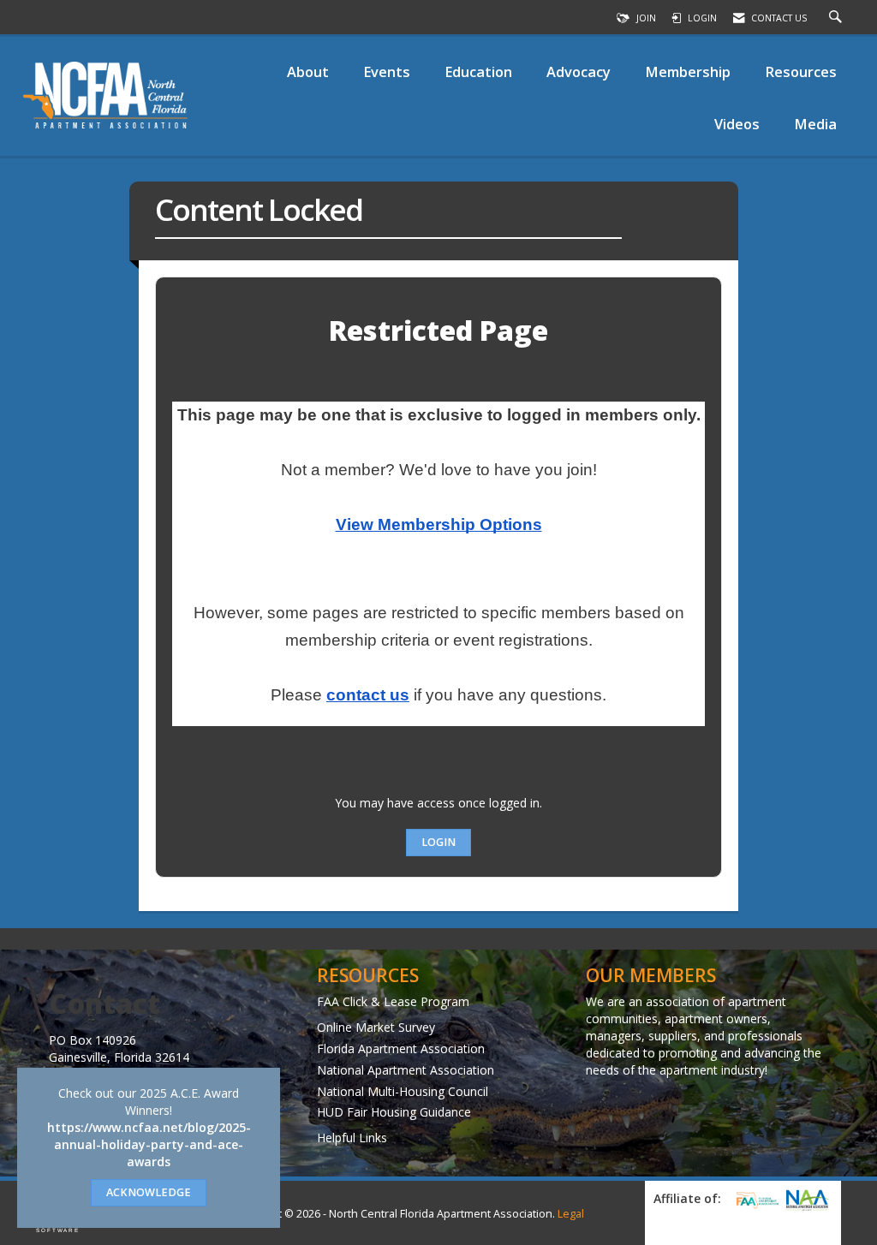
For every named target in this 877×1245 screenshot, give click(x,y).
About (308, 71)
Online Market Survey (376, 1027)
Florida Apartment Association (401, 1048)
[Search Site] (837, 18)
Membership (688, 71)
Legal (571, 1213)
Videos (737, 124)
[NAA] (807, 1200)
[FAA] (755, 1199)
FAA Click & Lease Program (393, 1001)
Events (386, 71)
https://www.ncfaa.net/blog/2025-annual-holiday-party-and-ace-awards (149, 1144)
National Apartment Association (405, 1070)
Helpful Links (352, 1137)
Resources (801, 71)
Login (438, 842)
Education (478, 71)
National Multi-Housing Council (402, 1091)
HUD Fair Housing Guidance (394, 1112)
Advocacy (578, 71)
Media (815, 124)
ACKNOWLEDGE (148, 1192)
